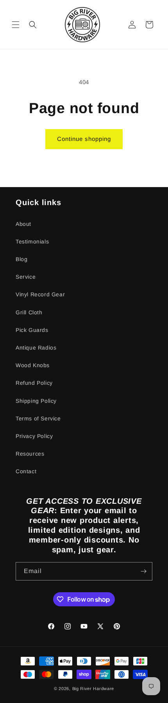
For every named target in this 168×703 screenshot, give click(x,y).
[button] (15, 24)
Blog (21, 259)
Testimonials (32, 241)
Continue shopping (84, 138)
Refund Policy (34, 383)
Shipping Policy (36, 401)
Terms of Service (38, 418)
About (23, 224)
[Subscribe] (143, 571)
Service (26, 277)
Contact (26, 471)
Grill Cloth (29, 312)
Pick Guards (32, 330)
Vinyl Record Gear (40, 294)
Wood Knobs (33, 365)
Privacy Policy (34, 436)
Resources (30, 454)
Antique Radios (36, 347)
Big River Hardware (93, 688)
